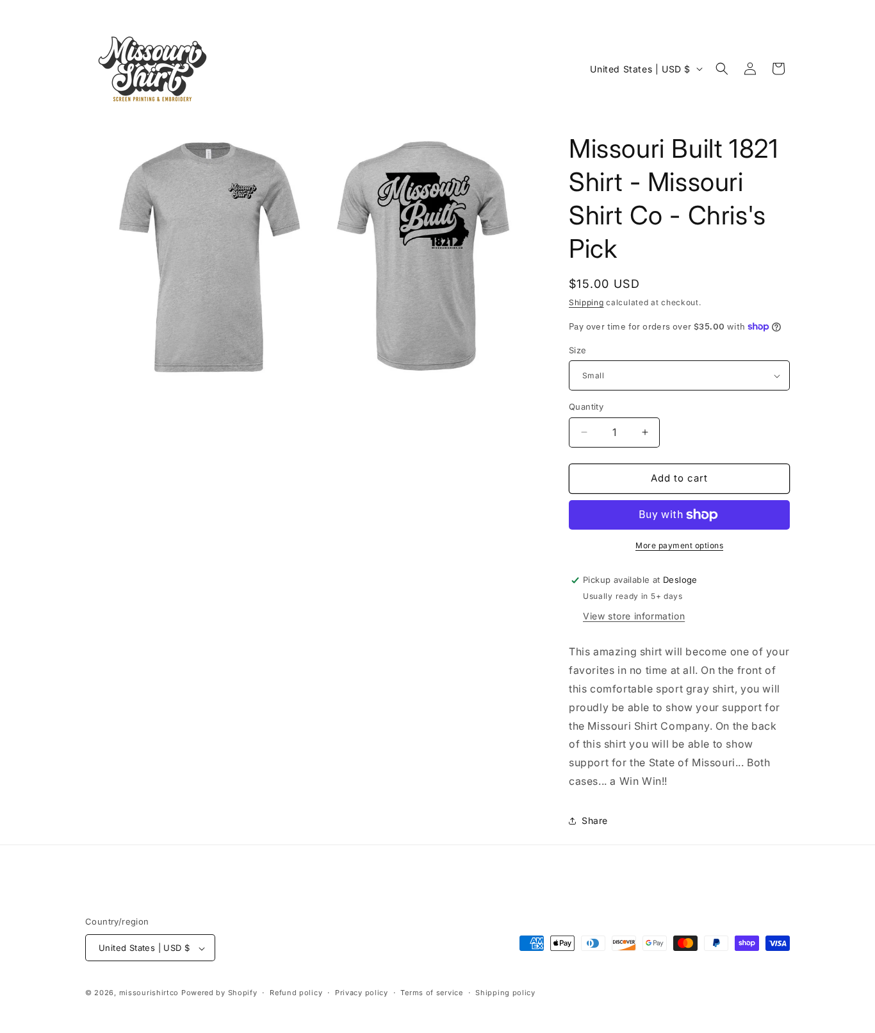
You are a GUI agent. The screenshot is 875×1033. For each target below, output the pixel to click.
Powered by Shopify (219, 993)
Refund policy (296, 992)
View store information (634, 615)
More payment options (679, 545)
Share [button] (595, 820)
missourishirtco (149, 993)
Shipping (586, 302)
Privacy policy (361, 992)
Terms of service (431, 992)
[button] (722, 69)
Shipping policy (505, 992)
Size (578, 350)
